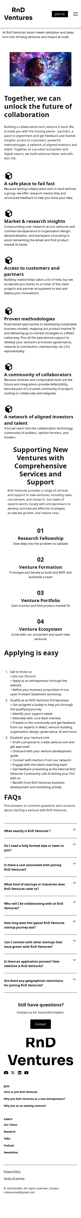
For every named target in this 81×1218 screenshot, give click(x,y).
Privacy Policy (12, 1171)
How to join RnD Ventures (20, 1092)
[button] (75, 14)
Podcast (9, 1145)
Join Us (60, 14)
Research (9, 1131)
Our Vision (10, 1124)
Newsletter (11, 1152)
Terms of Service (14, 1178)
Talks (7, 1138)
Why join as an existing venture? (25, 1106)
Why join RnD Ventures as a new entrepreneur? (34, 1099)
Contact (40, 1024)
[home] (18, 14)
